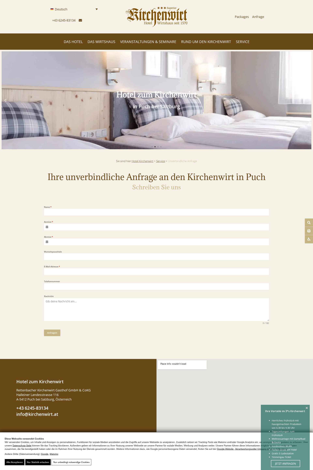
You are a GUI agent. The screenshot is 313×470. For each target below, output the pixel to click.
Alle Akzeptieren (14, 462)
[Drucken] (309, 231)
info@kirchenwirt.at (37, 414)
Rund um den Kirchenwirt (206, 41)
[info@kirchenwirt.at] (80, 20)
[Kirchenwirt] (156, 24)
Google (44, 454)
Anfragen (52, 332)
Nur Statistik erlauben (38, 462)
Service (242, 41)
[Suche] (309, 223)
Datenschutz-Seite (22, 445)
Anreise (48, 221)
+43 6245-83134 (63, 20)
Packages (242, 17)
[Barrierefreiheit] (309, 239)
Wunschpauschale (53, 251)
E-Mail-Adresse (52, 266)
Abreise (48, 236)
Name (48, 207)
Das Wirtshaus (101, 41)
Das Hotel (73, 41)
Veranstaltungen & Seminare (148, 41)
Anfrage (258, 17)
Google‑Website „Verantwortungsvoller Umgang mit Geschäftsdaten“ (252, 449)
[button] (5, 100)
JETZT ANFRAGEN (285, 463)
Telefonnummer (52, 281)
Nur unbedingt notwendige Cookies (71, 462)
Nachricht (49, 296)
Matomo (54, 454)
